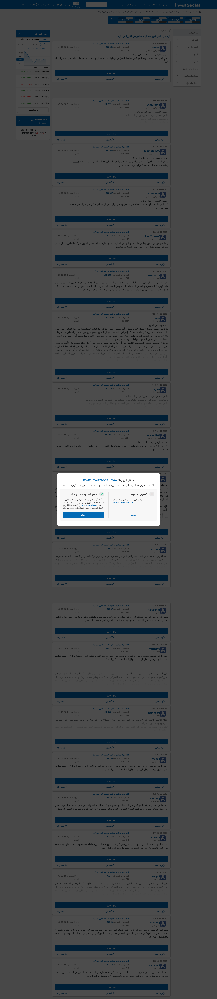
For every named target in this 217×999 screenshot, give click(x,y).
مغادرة (133, 514)
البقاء (83, 514)
